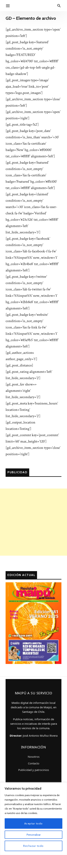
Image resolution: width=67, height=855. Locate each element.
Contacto (33, 763)
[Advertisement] (33, 522)
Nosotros (33, 756)
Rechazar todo (33, 846)
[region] (33, 818)
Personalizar (34, 834)
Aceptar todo (33, 823)
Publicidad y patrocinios (33, 770)
